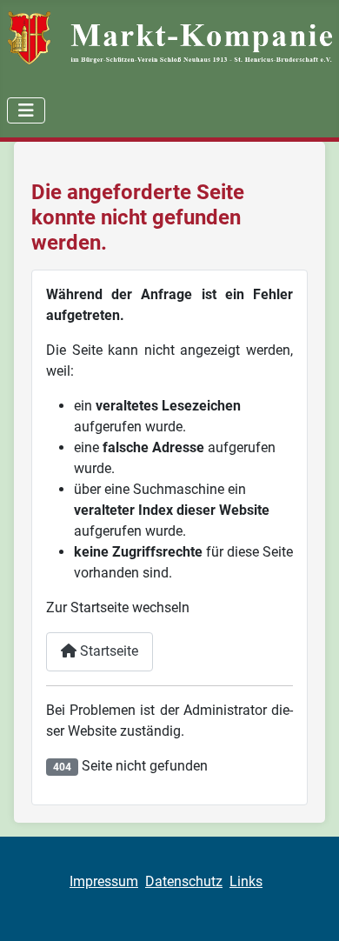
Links (246, 881)
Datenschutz (184, 881)
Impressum (104, 881)
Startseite (107, 651)
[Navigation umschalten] (26, 110)
